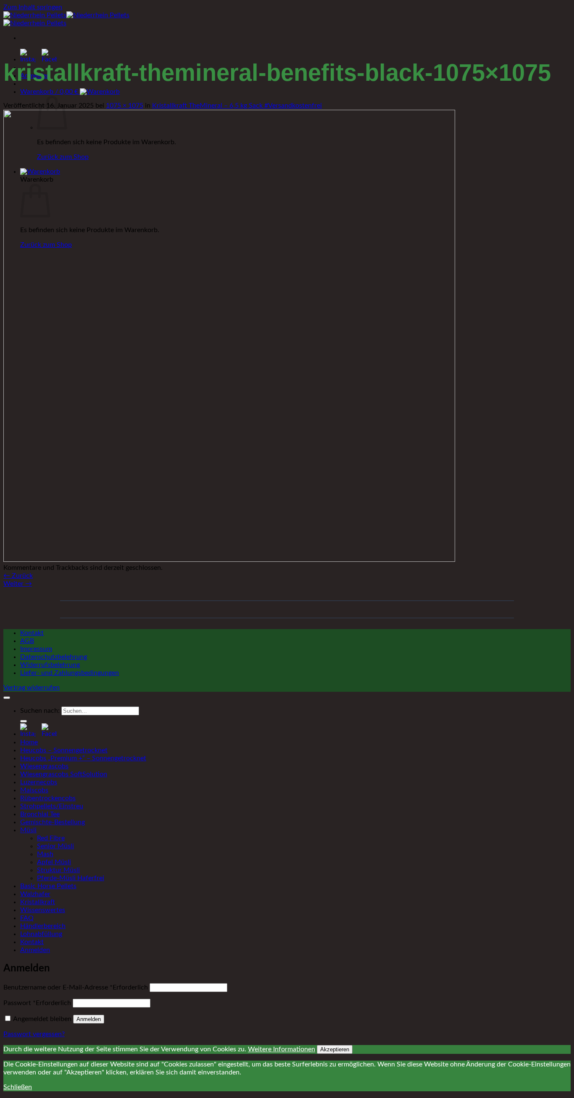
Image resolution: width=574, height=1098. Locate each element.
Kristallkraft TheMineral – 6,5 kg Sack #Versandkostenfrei (237, 105)
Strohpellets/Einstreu (51, 806)
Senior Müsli (55, 846)
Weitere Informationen (281, 1049)
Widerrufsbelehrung (50, 664)
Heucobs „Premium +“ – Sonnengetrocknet (83, 758)
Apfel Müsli (54, 862)
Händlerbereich (43, 926)
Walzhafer (35, 894)
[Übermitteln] (23, 721)
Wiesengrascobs (44, 766)
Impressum (36, 649)
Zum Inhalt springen (32, 7)
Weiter (17, 583)
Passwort (37, 1003)
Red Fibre (51, 838)
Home (29, 742)
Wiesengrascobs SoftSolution (63, 774)
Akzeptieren (334, 1049)
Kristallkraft (37, 902)
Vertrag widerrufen (31, 687)
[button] (70, 91)
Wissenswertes (42, 910)
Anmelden (88, 1019)
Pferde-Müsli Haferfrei (70, 878)
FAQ (27, 918)
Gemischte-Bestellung (52, 822)
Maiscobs (34, 790)
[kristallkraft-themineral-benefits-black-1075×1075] (229, 559)
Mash (45, 854)
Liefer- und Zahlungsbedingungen (69, 672)
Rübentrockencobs (48, 798)
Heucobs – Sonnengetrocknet (64, 750)
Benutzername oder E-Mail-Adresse (75, 987)
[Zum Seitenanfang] (6, 697)
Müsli (28, 830)
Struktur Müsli (58, 870)
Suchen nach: (40, 710)
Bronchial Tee (40, 814)
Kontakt (32, 633)
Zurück (18, 575)
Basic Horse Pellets (48, 886)
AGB (27, 641)
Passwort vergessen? (34, 1034)
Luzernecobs (38, 782)
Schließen (17, 1087)
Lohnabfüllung (41, 934)
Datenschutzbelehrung (53, 657)
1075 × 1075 (124, 105)
